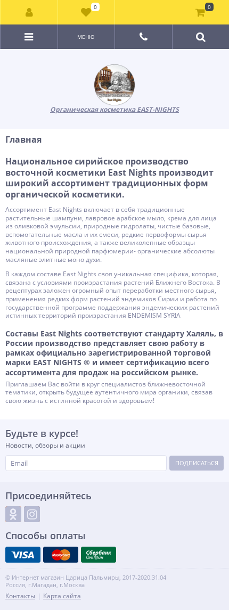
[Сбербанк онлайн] (98, 555)
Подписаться (196, 463)
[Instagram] (32, 514)
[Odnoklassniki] (13, 514)
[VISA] (22, 555)
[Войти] (29, 12)
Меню (86, 36)
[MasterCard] (60, 555)
